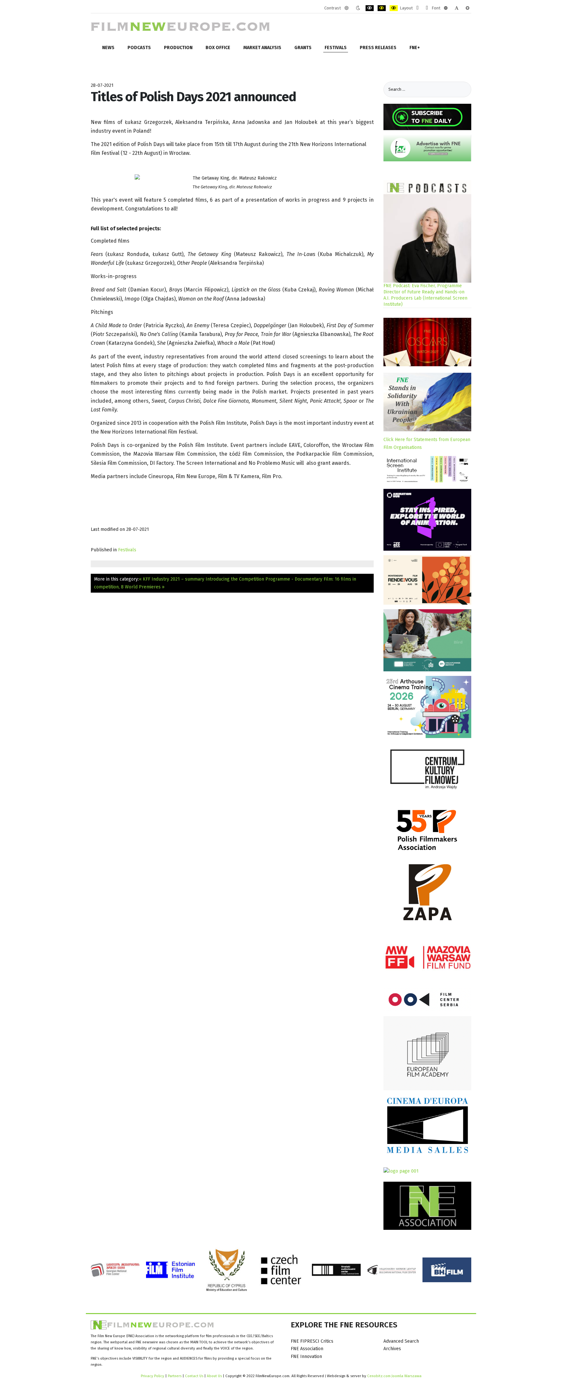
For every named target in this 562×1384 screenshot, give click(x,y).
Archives (392, 1348)
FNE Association (307, 1348)
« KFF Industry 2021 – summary (171, 579)
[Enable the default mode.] (346, 8)
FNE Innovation (306, 1356)
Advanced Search (401, 1341)
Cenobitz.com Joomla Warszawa (394, 1376)
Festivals (127, 550)
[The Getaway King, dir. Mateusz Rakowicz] (232, 178)
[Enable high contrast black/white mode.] (369, 8)
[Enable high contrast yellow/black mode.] (393, 8)
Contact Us (194, 1376)
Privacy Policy (152, 1376)
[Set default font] (457, 8)
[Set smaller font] (445, 8)
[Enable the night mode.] (358, 8)
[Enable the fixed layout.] (417, 8)
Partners (174, 1376)
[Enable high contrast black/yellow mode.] (381, 8)
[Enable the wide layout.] (427, 8)
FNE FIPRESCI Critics (312, 1341)
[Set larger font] (467, 8)
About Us (214, 1376)
